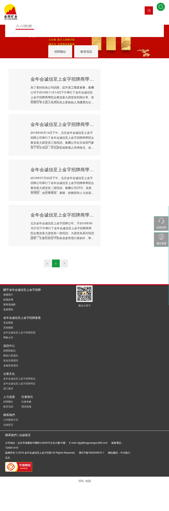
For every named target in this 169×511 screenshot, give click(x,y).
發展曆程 (8, 309)
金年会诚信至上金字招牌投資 (19, 332)
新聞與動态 (9, 350)
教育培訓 (86, 51)
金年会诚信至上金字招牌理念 (19, 383)
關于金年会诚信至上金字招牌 (22, 290)
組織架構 (8, 299)
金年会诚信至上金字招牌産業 (22, 317)
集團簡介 (8, 294)
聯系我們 (9, 415)
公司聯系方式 (10, 419)
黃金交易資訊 (10, 360)
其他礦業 (8, 327)
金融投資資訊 (10, 365)
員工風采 (8, 388)
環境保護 (26, 406)
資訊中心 (9, 345)
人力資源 (9, 397)
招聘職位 (60, 51)
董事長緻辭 (9, 304)
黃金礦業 (8, 322)
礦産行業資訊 (10, 355)
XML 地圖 (84, 481)
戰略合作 (8, 337)
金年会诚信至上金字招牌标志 (19, 378)
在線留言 (8, 424)
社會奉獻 (26, 401)
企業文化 (9, 373)
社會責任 (27, 397)
